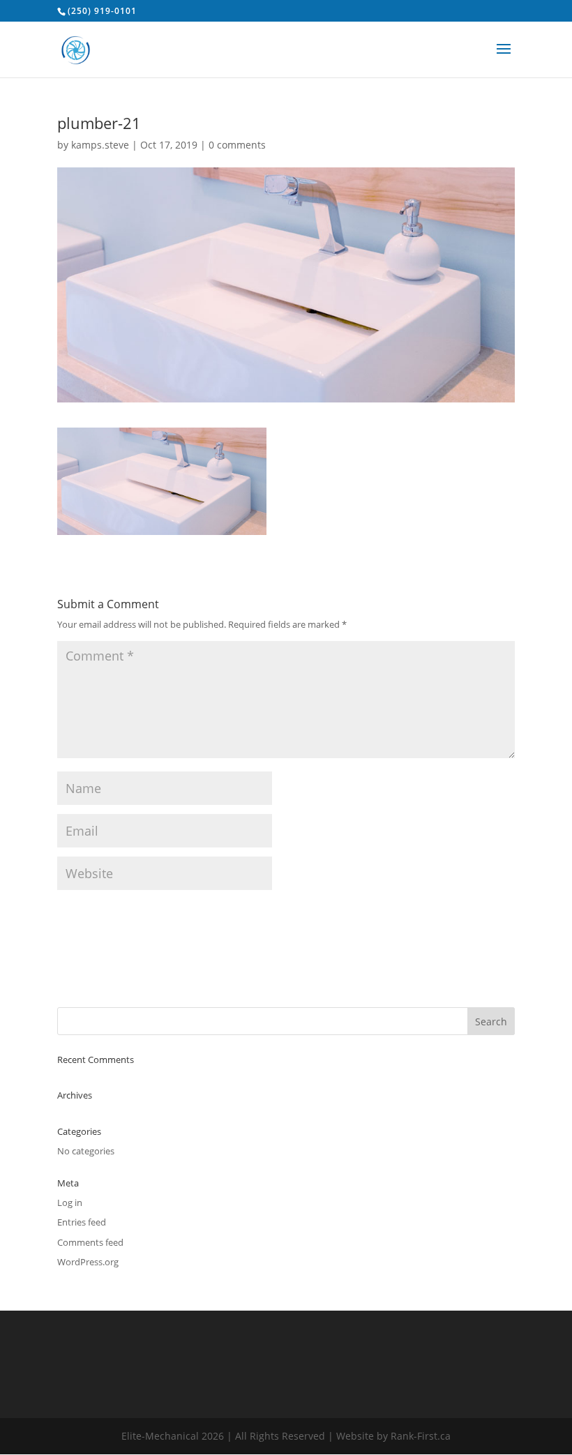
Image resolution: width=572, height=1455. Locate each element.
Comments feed (90, 1242)
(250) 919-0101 (102, 11)
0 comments (237, 144)
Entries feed (81, 1222)
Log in (69, 1202)
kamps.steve (100, 144)
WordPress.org (88, 1262)
